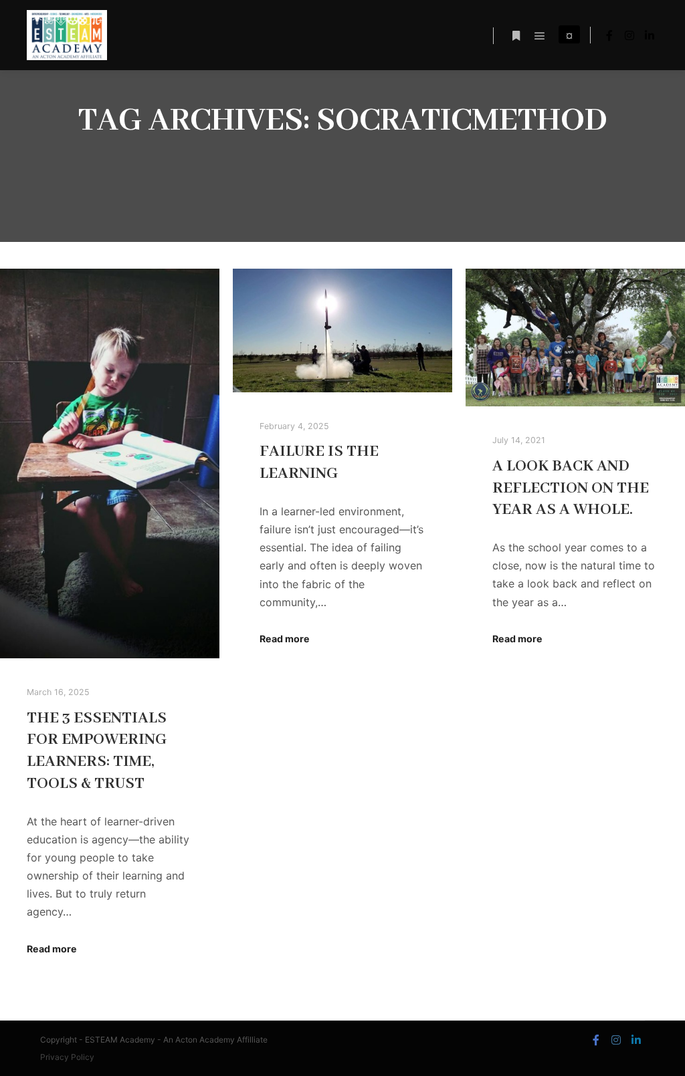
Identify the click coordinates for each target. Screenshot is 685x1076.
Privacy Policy (67, 1057)
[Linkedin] (649, 35)
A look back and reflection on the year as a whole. (570, 488)
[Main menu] (540, 36)
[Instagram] (629, 35)
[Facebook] (609, 35)
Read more (52, 948)
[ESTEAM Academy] (67, 35)
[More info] (516, 36)
